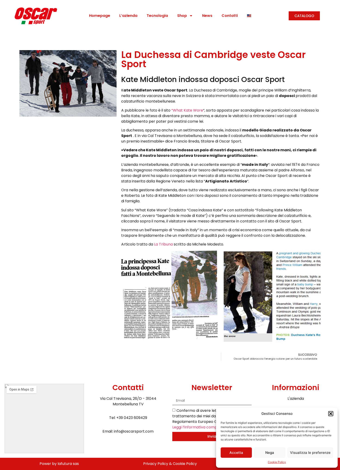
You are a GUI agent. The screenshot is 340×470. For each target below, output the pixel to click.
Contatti (230, 15)
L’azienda (128, 15)
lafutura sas (68, 463)
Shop (182, 15)
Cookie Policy (277, 462)
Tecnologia (157, 15)
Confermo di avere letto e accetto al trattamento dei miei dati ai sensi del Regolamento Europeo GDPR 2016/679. (208, 419)
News (207, 15)
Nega (269, 452)
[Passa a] (249, 15)
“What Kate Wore (187, 110)
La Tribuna (163, 244)
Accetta (236, 452)
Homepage (99, 15)
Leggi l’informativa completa (198, 427)
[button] (330, 413)
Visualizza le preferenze (310, 452)
